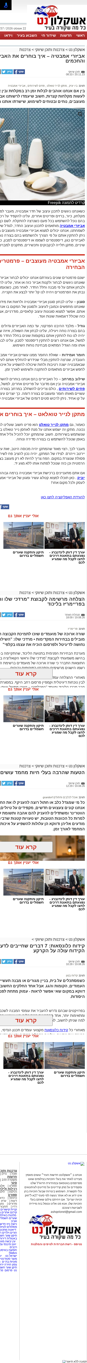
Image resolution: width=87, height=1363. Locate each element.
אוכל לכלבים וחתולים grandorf (60, 797)
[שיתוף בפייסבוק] (19, 73)
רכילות (13, 1192)
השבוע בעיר (27, 35)
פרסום (8, 1270)
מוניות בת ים (9, 1261)
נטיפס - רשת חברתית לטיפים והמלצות (56, 1244)
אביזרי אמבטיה (16, 85)
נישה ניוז (12, 1224)
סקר (14, 1183)
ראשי (80, 35)
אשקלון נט (76, 50)
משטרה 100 (9, 1179)
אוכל (14, 1173)
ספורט (13, 1185)
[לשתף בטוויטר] (7, 73)
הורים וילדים (9, 1232)
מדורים (12, 1203)
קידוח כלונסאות (56, 1030)
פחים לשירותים (36, 85)
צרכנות (25, 50)
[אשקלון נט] (76, 1163)
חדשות (66, 35)
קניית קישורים (8, 1209)
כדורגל (13, 1198)
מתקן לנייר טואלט (56, 85)
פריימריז (73, 628)
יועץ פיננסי (9, 1244)
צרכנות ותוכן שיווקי (50, 50)
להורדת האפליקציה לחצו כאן (63, 497)
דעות (14, 1200)
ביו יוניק (73, 85)
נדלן (4, 1173)
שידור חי (48, 35)
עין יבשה (10, 1241)
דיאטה (12, 1229)
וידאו (8, 35)
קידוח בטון (72, 975)
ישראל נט (11, 1255)
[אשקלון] (57, 31)
